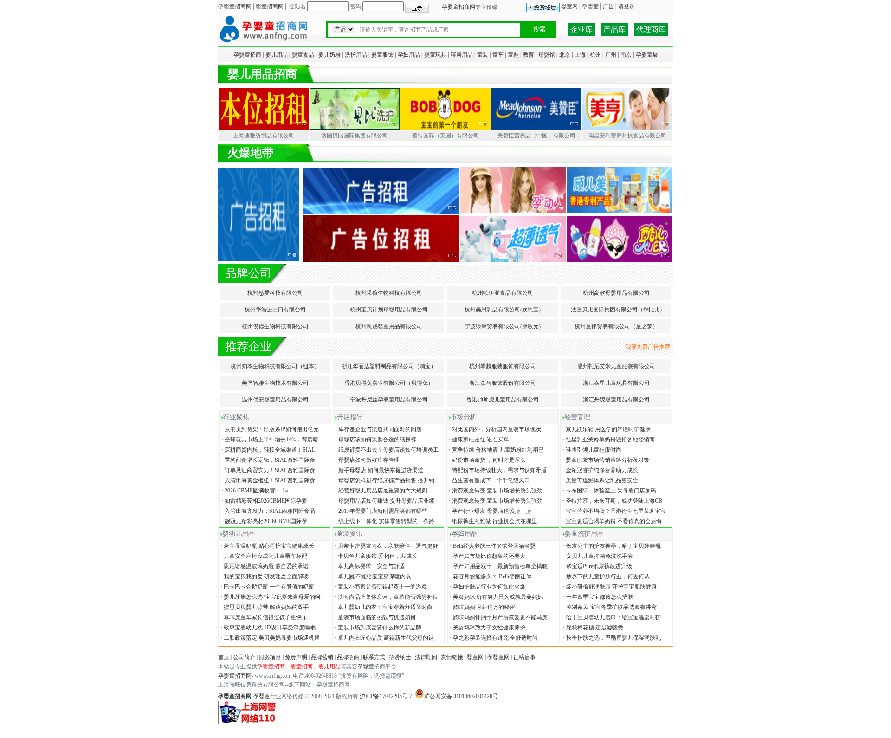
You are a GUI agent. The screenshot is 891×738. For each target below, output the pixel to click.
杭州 (595, 55)
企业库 (581, 29)
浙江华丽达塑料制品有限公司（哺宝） (389, 366)
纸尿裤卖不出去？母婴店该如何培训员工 (386, 450)
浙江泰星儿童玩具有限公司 (616, 383)
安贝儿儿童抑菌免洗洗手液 (597, 556)
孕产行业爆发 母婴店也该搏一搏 (489, 511)
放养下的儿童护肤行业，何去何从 (606, 576)
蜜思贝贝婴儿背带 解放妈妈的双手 (264, 607)
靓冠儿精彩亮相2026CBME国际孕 (263, 521)
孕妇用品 (409, 55)
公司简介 (244, 657)
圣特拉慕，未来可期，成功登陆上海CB (611, 501)
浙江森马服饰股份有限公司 (502, 383)
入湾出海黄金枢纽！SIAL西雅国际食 (267, 480)
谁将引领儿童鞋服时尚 (591, 450)
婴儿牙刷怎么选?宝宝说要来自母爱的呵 (270, 597)
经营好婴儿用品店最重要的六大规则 (380, 490)
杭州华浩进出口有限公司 (275, 309)
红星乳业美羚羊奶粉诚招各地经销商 (608, 439)
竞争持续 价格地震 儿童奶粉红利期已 (495, 450)
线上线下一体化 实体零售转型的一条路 (384, 521)
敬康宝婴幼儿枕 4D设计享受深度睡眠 (267, 627)
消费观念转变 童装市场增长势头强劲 (494, 490)
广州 (610, 55)
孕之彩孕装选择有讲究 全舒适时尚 (493, 637)
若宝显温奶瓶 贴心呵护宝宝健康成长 (266, 546)
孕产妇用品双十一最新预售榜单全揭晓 (498, 566)
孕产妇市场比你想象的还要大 (486, 556)
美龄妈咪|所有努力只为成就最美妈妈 (495, 597)
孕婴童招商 (247, 55)
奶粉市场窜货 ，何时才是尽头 (486, 460)
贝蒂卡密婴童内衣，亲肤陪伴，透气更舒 (385, 546)
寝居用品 (462, 55)
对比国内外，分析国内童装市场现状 (494, 429)
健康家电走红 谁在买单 (478, 439)
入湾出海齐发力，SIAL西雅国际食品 (267, 511)
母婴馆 (546, 55)
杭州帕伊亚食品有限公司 (502, 293)
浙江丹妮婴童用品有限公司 (616, 399)
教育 (528, 55)
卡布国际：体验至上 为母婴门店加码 (608, 490)
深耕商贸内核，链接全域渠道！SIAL (267, 450)
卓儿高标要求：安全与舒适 (369, 566)
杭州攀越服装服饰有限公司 (502, 366)
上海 (580, 55)
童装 (482, 55)
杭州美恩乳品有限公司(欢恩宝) (503, 309)
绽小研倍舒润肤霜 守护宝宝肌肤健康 (609, 586)
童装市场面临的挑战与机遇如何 (374, 617)
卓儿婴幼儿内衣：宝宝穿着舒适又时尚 (383, 607)
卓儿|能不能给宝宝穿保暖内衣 (372, 576)
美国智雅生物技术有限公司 (275, 383)
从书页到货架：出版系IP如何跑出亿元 (269, 429)
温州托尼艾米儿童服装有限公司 (616, 366)
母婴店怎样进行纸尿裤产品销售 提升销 (384, 480)
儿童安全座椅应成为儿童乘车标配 (263, 556)
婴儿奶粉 (329, 55)
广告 (608, 6)
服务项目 (270, 657)
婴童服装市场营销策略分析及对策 (605, 460)
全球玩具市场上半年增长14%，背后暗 (269, 439)
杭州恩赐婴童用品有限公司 (388, 326)
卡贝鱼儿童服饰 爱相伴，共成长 (375, 556)
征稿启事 (524, 657)
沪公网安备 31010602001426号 (461, 696)
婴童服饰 (382, 55)
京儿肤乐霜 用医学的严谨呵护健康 (606, 429)
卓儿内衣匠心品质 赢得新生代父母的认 (383, 637)
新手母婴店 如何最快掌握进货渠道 (378, 470)
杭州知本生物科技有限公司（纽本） (275, 366)
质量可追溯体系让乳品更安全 (599, 480)
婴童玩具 (435, 55)
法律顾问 (426, 657)
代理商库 (651, 29)
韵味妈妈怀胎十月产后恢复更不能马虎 (498, 617)
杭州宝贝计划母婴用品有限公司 (389, 309)
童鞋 (513, 55)
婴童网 (569, 6)
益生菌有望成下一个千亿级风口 (488, 480)
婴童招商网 (270, 6)
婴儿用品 (276, 55)
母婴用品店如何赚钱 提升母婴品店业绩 (384, 501)
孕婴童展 (647, 55)
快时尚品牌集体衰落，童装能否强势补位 (385, 597)
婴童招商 (302, 666)
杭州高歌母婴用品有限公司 (616, 293)
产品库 (614, 29)
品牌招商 (348, 657)
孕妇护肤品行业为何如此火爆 (486, 586)
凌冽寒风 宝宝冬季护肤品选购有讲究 (609, 607)
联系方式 (374, 657)
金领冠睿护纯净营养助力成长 (599, 470)
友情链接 (452, 657)
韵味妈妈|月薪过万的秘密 (481, 607)
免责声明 (296, 657)
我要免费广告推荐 (649, 346)
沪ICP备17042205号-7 (386, 696)
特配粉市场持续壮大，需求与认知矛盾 (497, 470)
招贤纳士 (400, 657)
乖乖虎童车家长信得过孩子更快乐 (263, 617)
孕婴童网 (498, 657)
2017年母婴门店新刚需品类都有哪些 (380, 511)
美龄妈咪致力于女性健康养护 (486, 627)
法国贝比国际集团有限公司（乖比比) (616, 309)
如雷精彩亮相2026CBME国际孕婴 (263, 501)
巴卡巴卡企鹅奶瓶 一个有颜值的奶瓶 (266, 586)
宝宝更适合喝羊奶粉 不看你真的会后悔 (611, 521)
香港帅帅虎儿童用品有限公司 (502, 399)
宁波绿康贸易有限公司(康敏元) (503, 326)
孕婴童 (590, 6)
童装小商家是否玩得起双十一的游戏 (380, 586)
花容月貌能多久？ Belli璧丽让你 (489, 576)
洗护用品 (356, 55)
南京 (626, 55)
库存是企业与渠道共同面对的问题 (378, 429)
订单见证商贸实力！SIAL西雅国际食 (267, 470)
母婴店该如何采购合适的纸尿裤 (375, 439)
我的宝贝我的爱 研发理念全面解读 (264, 576)
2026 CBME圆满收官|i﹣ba (254, 490)
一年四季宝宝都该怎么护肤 (597, 597)
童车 (498, 55)
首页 (223, 657)
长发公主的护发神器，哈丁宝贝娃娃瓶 (611, 546)
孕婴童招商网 (235, 6)
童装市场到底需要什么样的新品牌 (377, 627)
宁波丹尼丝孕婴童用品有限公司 (389, 399)
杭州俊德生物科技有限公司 (275, 326)
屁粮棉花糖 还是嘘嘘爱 (592, 627)
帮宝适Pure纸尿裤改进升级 (597, 566)
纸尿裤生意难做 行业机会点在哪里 (492, 521)
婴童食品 (303, 55)
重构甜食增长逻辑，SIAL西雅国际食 (267, 460)
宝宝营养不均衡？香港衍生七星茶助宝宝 (613, 511)
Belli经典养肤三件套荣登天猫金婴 (492, 546)
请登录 (626, 6)
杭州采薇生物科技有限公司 (388, 293)
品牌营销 (322, 657)
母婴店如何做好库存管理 (367, 460)
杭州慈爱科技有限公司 (275, 293)
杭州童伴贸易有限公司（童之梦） (616, 326)
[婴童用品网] (264, 42)
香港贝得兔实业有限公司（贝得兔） (388, 383)
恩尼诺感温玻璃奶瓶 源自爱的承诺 (264, 566)
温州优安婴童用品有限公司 (275, 399)
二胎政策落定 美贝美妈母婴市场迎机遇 (269, 637)
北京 (564, 55)
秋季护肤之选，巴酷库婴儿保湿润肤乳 (611, 637)
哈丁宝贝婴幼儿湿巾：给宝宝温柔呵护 (611, 617)
